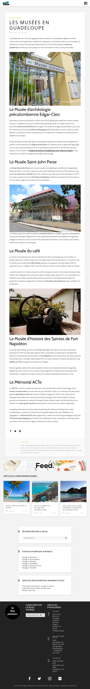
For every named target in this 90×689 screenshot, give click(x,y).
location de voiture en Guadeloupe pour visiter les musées (51, 151)
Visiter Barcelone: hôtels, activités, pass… (37, 588)
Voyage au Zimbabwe (30, 563)
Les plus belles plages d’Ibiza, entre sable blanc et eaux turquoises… (58, 622)
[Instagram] (50, 679)
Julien (24, 442)
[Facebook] (29, 679)
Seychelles (57, 658)
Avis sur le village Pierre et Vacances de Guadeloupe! (72, 508)
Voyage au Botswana (29, 557)
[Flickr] (60, 679)
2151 (25, 511)
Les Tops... (56, 611)
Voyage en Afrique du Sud (31, 566)
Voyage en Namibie (29, 568)
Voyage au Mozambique (31, 559)
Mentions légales (54, 686)
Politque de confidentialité (69, 686)
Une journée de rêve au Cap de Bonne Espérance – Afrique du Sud (58, 646)
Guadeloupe (15, 18)
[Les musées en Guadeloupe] (17, 491)
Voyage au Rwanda (29, 561)
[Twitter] (39, 679)
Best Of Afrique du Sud (58, 637)
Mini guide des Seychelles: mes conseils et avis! (58, 666)
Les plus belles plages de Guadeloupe (42, 508)
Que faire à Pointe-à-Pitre (16, 507)
